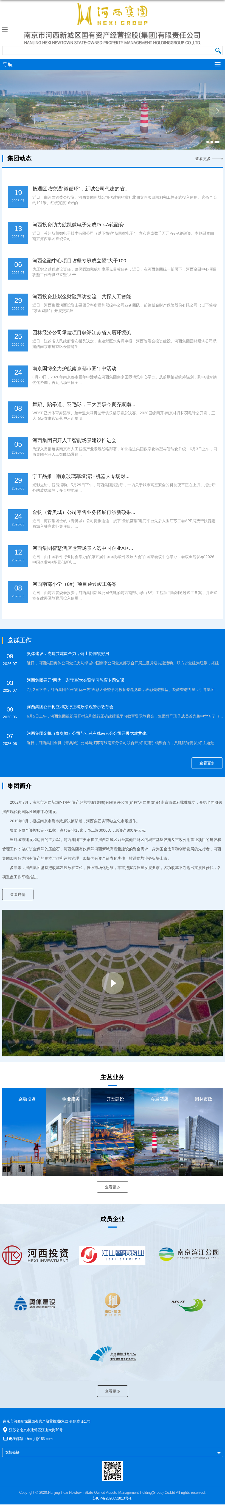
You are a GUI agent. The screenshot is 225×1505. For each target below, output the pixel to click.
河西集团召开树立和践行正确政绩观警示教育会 (70, 706)
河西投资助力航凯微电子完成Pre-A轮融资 (78, 224)
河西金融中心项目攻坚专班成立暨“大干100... (81, 260)
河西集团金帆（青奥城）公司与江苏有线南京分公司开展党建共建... (88, 733)
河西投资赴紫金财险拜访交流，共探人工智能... (83, 296)
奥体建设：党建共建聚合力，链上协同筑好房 (68, 653)
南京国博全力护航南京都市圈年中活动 (74, 368)
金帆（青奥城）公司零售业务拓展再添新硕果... (83, 512)
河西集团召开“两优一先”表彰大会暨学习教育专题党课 (75, 680)
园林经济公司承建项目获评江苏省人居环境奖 (81, 332)
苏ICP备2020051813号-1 (112, 1498)
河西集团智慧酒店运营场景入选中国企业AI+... (82, 548)
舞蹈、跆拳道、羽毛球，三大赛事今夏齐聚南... (83, 404)
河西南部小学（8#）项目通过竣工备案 (74, 584)
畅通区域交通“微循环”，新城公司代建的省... (80, 189)
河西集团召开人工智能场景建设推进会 (74, 440)
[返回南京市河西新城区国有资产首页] (112, 24)
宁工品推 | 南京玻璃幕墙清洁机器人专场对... (81, 476)
